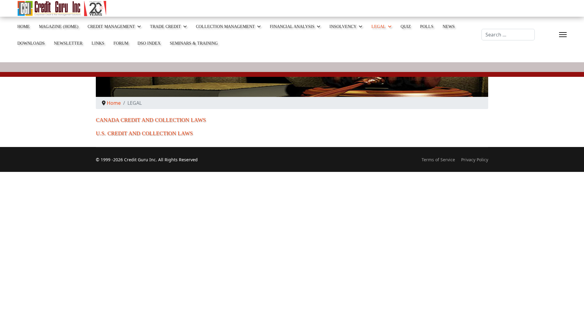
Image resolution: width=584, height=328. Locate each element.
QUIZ (406, 26)
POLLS (426, 26)
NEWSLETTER (68, 43)
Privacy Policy (474, 159)
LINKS (98, 43)
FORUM (120, 43)
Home (23, 26)
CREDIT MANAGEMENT (111, 26)
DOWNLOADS (31, 43)
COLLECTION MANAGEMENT (225, 26)
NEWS (449, 26)
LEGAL (378, 26)
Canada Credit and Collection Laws (151, 120)
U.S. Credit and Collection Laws (144, 133)
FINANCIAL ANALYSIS (292, 26)
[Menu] (563, 34)
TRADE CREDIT (165, 26)
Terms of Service (438, 159)
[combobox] (508, 34)
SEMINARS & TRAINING (194, 43)
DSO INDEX (149, 43)
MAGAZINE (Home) (58, 26)
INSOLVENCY (342, 26)
